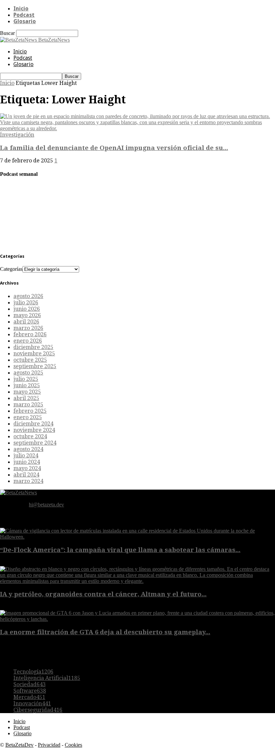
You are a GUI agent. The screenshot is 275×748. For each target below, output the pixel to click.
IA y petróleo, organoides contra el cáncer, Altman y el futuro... (103, 594)
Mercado (29, 697)
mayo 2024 (27, 468)
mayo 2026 (27, 315)
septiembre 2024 (34, 443)
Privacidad (49, 745)
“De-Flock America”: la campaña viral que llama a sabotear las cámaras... (120, 549)
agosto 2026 (28, 296)
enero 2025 (27, 417)
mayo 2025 (27, 392)
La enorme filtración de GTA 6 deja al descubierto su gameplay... (105, 632)
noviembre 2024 (34, 430)
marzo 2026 (28, 328)
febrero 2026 (30, 334)
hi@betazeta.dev (46, 504)
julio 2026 (25, 302)
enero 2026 (27, 341)
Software (29, 691)
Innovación (32, 703)
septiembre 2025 (34, 366)
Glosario (24, 21)
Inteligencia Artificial (46, 678)
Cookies (73, 745)
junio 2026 (26, 309)
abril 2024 (26, 474)
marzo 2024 (28, 481)
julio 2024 (25, 455)
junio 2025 (26, 385)
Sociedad (29, 684)
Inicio (21, 8)
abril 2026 (26, 321)
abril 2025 (26, 398)
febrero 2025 (30, 411)
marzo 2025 (28, 404)
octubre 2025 (30, 360)
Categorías (11, 269)
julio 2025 (25, 379)
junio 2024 (26, 462)
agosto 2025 (28, 372)
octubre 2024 (30, 436)
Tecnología (33, 671)
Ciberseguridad (37, 710)
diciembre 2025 (33, 347)
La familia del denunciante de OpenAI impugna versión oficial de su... (114, 147)
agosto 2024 (28, 449)
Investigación (17, 135)
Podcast (24, 15)
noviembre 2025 (34, 353)
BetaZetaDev (19, 745)
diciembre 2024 (33, 423)
